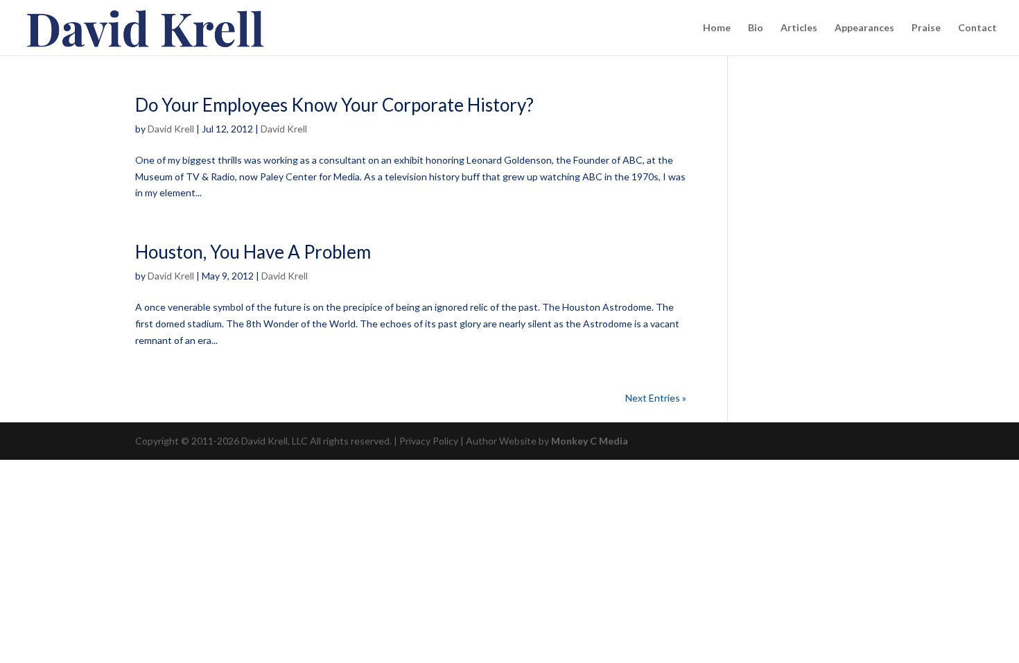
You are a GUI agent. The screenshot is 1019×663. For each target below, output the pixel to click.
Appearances (864, 28)
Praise (926, 28)
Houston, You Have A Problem (253, 252)
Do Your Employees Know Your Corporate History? (334, 105)
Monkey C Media (589, 441)
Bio (755, 28)
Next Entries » (655, 398)
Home (717, 28)
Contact (977, 28)
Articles (799, 28)
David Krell (171, 129)
